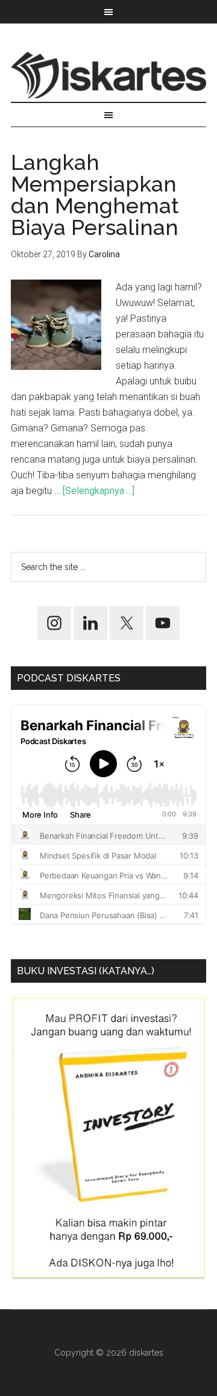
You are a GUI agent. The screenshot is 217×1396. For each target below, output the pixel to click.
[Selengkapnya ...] (98, 490)
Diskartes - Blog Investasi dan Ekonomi (108, 75)
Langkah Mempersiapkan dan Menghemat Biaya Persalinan (95, 194)
